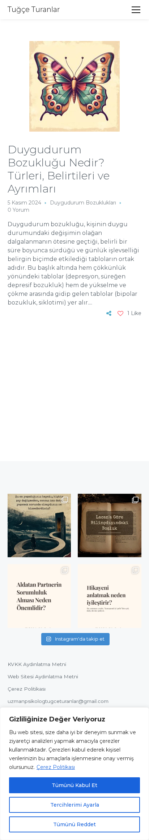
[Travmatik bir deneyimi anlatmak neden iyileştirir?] (109, 596)
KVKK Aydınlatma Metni (37, 664)
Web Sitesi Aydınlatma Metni (43, 676)
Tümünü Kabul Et (74, 785)
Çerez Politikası (56, 767)
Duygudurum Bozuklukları (83, 202)
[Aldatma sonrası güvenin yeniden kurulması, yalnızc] (39, 596)
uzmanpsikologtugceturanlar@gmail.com (58, 701)
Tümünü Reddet (74, 824)
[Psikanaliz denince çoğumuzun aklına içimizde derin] (109, 526)
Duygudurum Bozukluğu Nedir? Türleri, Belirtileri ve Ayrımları (59, 169)
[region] (74, 773)
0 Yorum (18, 210)
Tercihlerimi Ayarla (74, 805)
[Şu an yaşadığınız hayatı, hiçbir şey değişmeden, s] (39, 526)
